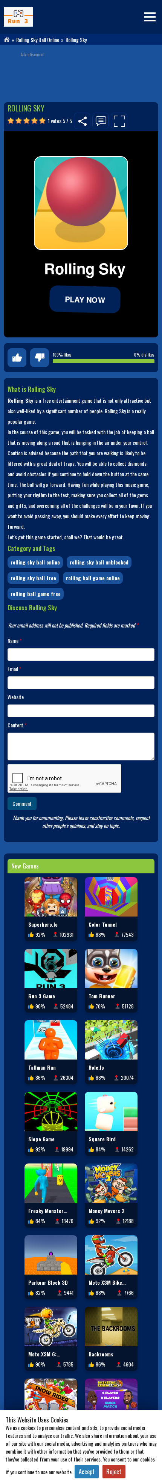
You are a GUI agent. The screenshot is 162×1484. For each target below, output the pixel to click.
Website (16, 697)
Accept (87, 1471)
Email (14, 669)
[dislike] (39, 357)
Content (17, 725)
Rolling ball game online (93, 578)
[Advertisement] (81, 74)
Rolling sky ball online (37, 40)
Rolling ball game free (36, 594)
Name (15, 640)
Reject (113, 1471)
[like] (17, 357)
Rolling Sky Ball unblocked (99, 562)
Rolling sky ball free (33, 578)
